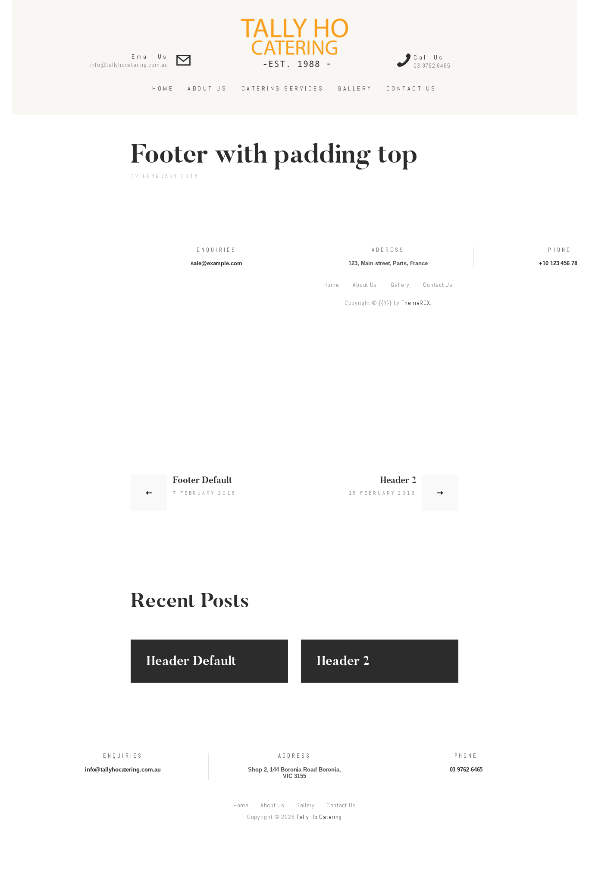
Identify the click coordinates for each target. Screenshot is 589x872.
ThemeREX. (416, 303)
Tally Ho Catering (319, 817)
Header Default (191, 661)
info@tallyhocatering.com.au (129, 65)
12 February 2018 (165, 176)
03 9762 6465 (432, 65)
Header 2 (343, 661)
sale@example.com (216, 263)
